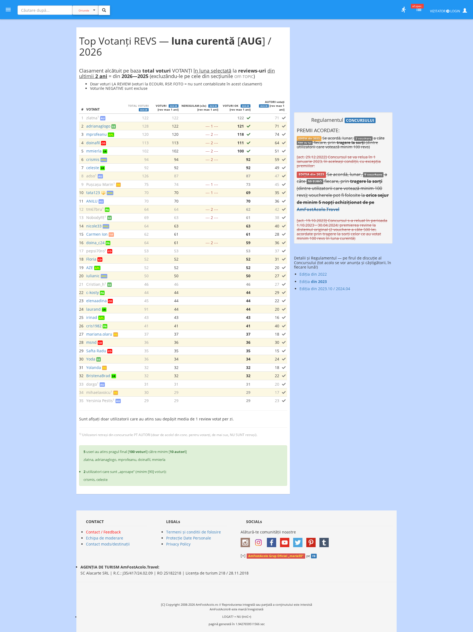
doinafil (93, 142)
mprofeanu (96, 134)
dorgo (91, 384)
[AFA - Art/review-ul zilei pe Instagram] (247, 540)
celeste (92, 167)
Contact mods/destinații (108, 544)
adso (90, 175)
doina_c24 (95, 242)
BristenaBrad (98, 375)
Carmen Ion (97, 234)
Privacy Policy (178, 544)
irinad (91, 317)
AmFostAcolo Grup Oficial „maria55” (275, 556)
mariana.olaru (99, 334)
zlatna (91, 117)
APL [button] (111, 135)
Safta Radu (96, 350)
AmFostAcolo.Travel (318, 209)
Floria (91, 259)
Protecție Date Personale (188, 538)
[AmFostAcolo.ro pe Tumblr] (325, 540)
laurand (93, 309)
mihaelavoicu (98, 392)
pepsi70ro (95, 250)
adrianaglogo (98, 126)
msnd (91, 342)
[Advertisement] (343, 65)
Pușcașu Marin (99, 184)
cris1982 (94, 325)
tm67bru (94, 209)
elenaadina (96, 300)
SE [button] (113, 126)
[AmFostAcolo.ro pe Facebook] (273, 540)
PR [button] (118, 185)
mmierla (94, 151)
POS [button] (103, 160)
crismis (92, 159)
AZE (89, 267)
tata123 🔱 (96, 192)
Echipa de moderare (104, 538)
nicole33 (94, 226)
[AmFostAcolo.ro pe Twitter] (299, 540)
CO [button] (103, 143)
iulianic (93, 275)
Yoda (90, 359)
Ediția (313, 281)
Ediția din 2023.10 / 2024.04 (324, 288)
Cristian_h (95, 284)
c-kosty (92, 292)
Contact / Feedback (103, 532)
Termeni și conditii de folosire (193, 532)
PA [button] (107, 210)
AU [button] (103, 118)
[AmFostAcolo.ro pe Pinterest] (312, 540)
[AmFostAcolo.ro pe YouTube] (286, 540)
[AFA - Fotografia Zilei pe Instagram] (260, 540)
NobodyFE (95, 217)
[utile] (403, 10)
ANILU (91, 201)
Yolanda (93, 367)
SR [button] (105, 151)
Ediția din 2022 (313, 274)
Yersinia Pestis (99, 400)
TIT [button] (111, 234)
